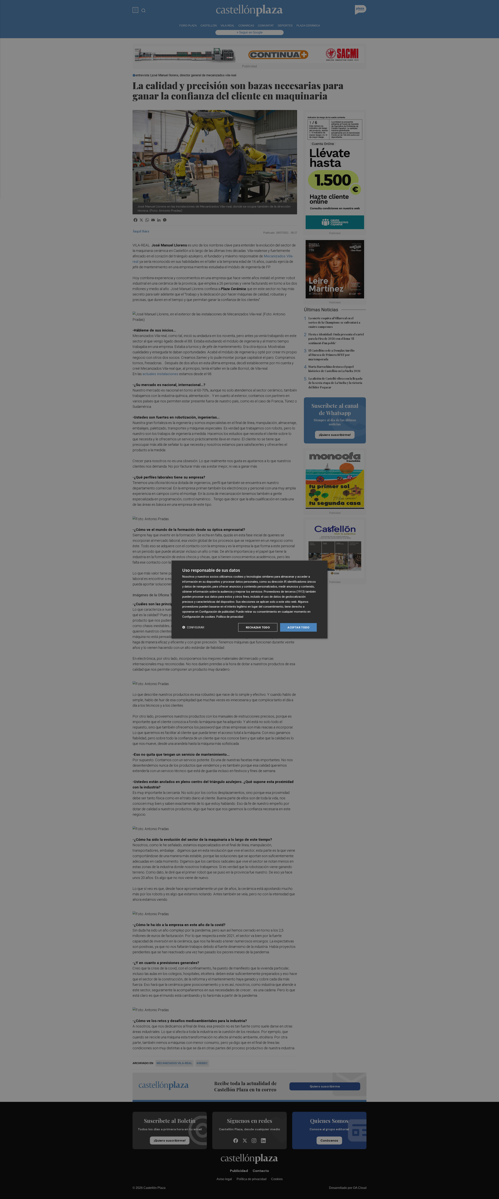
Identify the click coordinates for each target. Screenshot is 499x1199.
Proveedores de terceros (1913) (284, 591)
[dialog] (249, 599)
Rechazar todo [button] (258, 627)
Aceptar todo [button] (298, 627)
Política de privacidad (229, 616)
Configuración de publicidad (216, 611)
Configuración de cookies (198, 616)
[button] (193, 627)
